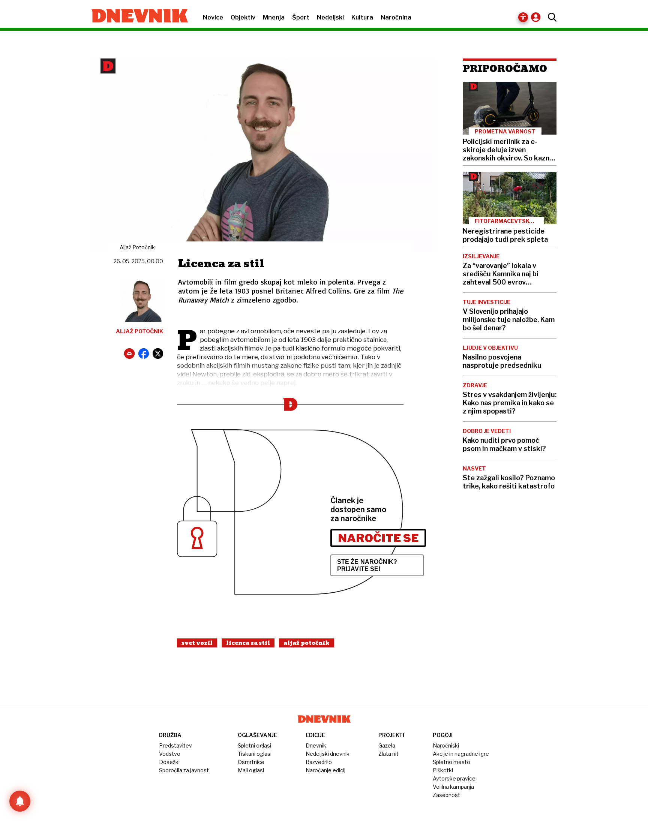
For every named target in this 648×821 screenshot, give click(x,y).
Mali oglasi (251, 770)
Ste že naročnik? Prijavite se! (367, 565)
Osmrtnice (251, 762)
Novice (213, 17)
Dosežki (169, 762)
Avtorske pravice (454, 778)
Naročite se (378, 538)
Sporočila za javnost (184, 770)
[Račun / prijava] (537, 17)
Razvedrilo (319, 762)
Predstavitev (175, 745)
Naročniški (446, 745)
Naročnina (396, 17)
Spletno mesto (451, 762)
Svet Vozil (197, 643)
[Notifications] (19, 801)
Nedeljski (330, 17)
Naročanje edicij (325, 770)
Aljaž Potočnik (307, 643)
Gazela (386, 745)
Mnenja (274, 17)
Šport (300, 17)
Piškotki (443, 770)
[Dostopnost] (523, 17)
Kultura (362, 17)
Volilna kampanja (453, 787)
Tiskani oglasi (255, 754)
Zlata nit (388, 754)
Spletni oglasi (254, 745)
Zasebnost (446, 795)
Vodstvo (169, 754)
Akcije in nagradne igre (461, 754)
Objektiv (243, 17)
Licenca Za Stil (248, 643)
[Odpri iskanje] (550, 17)
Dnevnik (316, 745)
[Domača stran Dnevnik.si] (136, 16)
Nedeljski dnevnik (328, 754)
